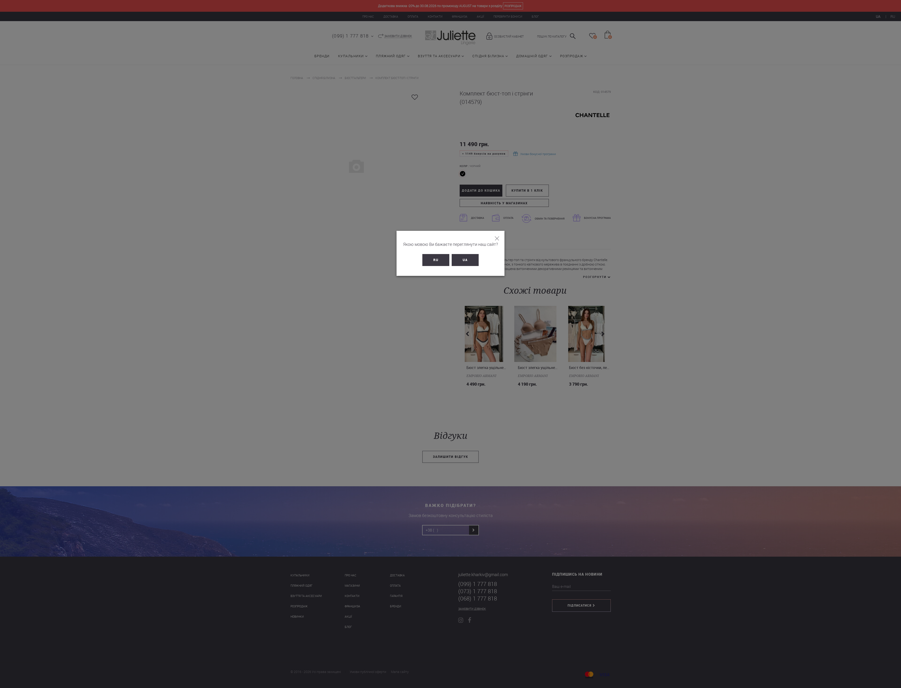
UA (465, 260)
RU (436, 260)
